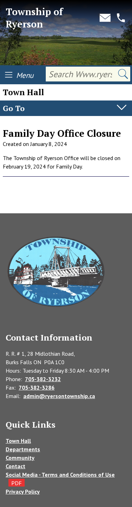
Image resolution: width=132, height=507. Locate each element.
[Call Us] (120, 18)
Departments (23, 449)
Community (20, 457)
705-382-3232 (43, 379)
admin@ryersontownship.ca (59, 395)
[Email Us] (105, 18)
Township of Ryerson (34, 18)
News (10, 123)
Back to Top (66, 202)
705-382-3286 (37, 387)
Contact (15, 466)
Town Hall (18, 440)
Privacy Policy (23, 491)
